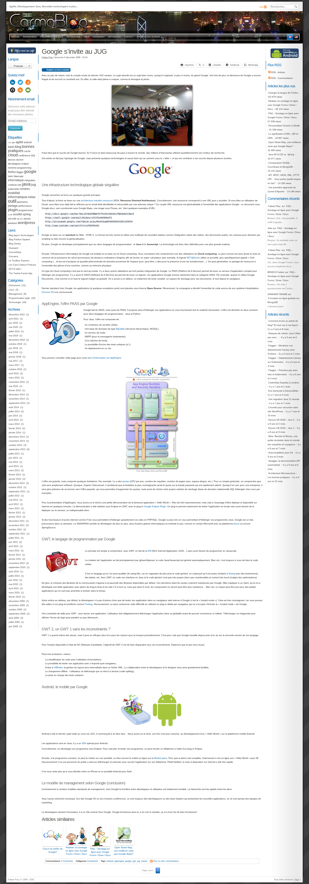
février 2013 (15, 474)
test (21, 219)
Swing (232, 573)
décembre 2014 (17, 394)
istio (19, 185)
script (10, 215)
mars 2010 (14, 592)
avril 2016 (14, 373)
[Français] (290, 37)
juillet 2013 (14, 453)
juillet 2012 (14, 495)
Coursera (13, 256)
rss (261, 6)
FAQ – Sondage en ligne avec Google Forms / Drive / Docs (283, 115)
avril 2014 (14, 419)
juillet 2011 (14, 538)
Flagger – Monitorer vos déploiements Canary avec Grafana (281, 349)
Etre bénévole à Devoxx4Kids (283, 391)
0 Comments (67, 861)
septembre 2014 (17, 403)
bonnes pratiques (21, 148)
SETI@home (193, 257)
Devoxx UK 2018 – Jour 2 (281, 419)
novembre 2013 (17, 441)
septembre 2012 (17, 491)
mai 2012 (13, 500)
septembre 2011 (17, 533)
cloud (13, 155)
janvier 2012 (15, 516)
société (17, 214)
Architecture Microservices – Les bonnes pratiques (282, 475)
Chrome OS (48, 292)
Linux (86, 37)
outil (12, 201)
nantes (144, 861)
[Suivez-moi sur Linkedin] (12, 83)
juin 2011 (13, 542)
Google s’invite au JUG (74, 51)
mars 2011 (14, 550)
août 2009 (14, 618)
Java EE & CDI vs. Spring (281, 154)
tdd (18, 219)
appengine (119, 861)
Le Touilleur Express (19, 260)
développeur (14, 163)
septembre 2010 (17, 567)
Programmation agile (51, 37)
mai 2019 (13, 335)
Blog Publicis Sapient (19, 239)
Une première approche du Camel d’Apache (282, 189)
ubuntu (27, 218)
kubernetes (14, 189)
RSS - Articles (278, 72)
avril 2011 (14, 546)
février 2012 (15, 512)
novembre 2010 (17, 563)
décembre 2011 (17, 521)
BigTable (120, 329)
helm (10, 176)
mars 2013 (14, 470)
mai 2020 (13, 327)
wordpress (26, 223)
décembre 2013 (17, 436)
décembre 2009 (17, 601)
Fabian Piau (47, 57)
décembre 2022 (17, 314)
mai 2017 (13, 361)
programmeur (26, 210)
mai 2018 (13, 352)
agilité (19, 142)
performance (25, 206)
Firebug (89, 604)
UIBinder (58, 667)
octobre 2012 (15, 487)
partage (13, 205)
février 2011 (15, 554)
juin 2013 (13, 457)
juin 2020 (13, 323)
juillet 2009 (14, 622)
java (26, 184)
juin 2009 (13, 626)
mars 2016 (14, 377)
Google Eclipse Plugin (155, 506)
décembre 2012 (17, 483)
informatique (16, 180)
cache (27, 151)
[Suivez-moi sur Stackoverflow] (28, 83)
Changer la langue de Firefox (283, 92)
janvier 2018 (15, 356)
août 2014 (14, 407)
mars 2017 (14, 365)
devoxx (12, 159)
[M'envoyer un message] (28, 90)
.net (9, 142)
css (33, 155)
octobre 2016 (15, 369)
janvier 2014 (15, 432)
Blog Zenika (15, 243)
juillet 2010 (14, 576)
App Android (114, 37)
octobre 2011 (15, 529)
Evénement (99, 37)
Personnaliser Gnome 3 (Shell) (284, 125)
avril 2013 (14, 466)
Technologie (73, 37)
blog (18, 146)
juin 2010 (13, 580)
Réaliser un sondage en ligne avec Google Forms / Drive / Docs (283, 105)
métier (32, 197)
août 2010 (14, 571)
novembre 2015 (17, 382)
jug (138, 861)
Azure (236, 523)
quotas (125, 481)
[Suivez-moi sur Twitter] (20, 83)
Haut (297, 880)
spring (27, 214)
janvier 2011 (15, 559)
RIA (149, 551)
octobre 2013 (15, 445)
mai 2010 (13, 584)
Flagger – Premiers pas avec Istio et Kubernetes (283, 372)
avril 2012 (14, 504)
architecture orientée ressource (97, 200)
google (128, 861)
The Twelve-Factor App (20, 273)
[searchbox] (284, 6)
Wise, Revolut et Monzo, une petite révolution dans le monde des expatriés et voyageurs (284, 440)
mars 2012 (14, 508)
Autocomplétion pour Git (280, 452)
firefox (12, 172)
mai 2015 (13, 386)
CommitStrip (15, 252)
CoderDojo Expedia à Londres (283, 382)
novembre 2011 (17, 525)
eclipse (25, 163)
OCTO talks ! (15, 269)
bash (11, 146)
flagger (19, 172)
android (109, 861)
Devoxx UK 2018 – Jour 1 (281, 428)
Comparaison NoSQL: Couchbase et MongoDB (280, 165)
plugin (13, 210)
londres (25, 188)
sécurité (12, 218)
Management (30, 37)
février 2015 (15, 390)
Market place (160, 758)
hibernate (18, 176)
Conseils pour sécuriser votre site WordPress (283, 409)
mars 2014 (14, 424)
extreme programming (19, 167)
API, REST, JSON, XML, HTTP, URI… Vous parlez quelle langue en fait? (284, 179)
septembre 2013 (17, 449)
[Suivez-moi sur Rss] (20, 90)
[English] (296, 37)
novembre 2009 (17, 605)
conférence (24, 155)
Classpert (13, 248)
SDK (84, 743)
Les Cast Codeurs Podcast (22, 264)
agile (13, 142)
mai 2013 (13, 462)
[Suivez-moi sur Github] (12, 90)
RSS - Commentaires (282, 78)
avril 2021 (14, 318)
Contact (129, 37)
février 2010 (15, 596)
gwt (134, 861)
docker (19, 159)
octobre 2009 (15, 609)
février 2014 (15, 428)
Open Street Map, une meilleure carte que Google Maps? (284, 144)
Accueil (15, 37)
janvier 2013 (15, 479)
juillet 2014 (14, 411)
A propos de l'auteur (148, 37)
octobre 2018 (15, 344)
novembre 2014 (17, 398)
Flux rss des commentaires (166, 861)
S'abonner (15, 128)
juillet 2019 (14, 331)
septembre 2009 (17, 613)
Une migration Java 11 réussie (283, 399)
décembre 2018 (17, 339)
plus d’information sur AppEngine (104, 357)
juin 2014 (13, 415)
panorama (22, 202)
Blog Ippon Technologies (21, 235)
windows (12, 223)
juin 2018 (13, 348)
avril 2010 (14, 588)
